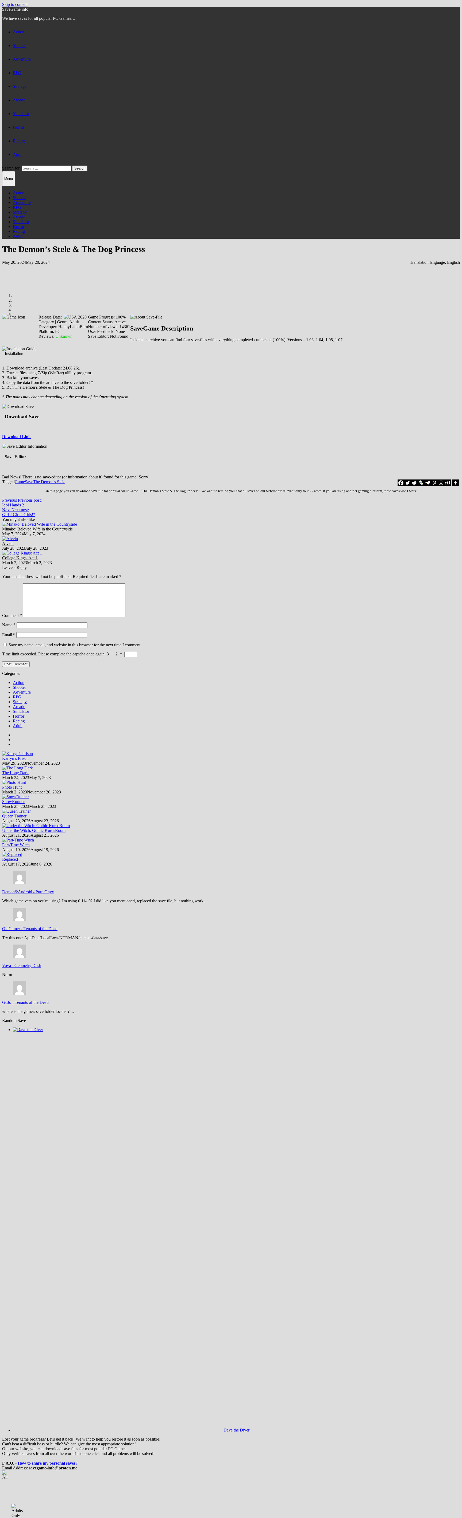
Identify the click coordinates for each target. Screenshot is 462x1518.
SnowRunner (13, 801)
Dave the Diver (236, 1430)
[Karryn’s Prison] (17, 753)
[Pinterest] (434, 482)
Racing (19, 141)
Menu (8, 179)
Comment (12, 615)
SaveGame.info (15, 9)
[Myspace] (447, 482)
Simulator (21, 113)
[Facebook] (401, 482)
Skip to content (15, 4)
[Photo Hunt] (14, 782)
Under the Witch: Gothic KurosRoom (34, 830)
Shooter (19, 45)
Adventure (22, 59)
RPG (17, 72)
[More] (455, 482)
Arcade (19, 100)
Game (20, 481)
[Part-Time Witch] (18, 840)
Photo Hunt (12, 787)
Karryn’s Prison (15, 758)
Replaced (10, 859)
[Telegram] (427, 482)
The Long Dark (15, 772)
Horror (18, 127)
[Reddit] (414, 482)
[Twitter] (407, 482)
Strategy (20, 86)
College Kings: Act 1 (20, 558)
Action (18, 32)
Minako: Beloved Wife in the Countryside (37, 529)
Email (8, 634)
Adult (17, 154)
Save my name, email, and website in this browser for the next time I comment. (75, 645)
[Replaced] (12, 854)
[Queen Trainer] (16, 811)
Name (9, 625)
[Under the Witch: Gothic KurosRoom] (36, 825)
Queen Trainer (14, 816)
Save (29, 481)
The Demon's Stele (49, 481)
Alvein (8, 543)
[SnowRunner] (15, 797)
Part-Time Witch (16, 845)
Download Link (16, 436)
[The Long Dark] (17, 768)
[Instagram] (441, 482)
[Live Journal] (421, 482)
